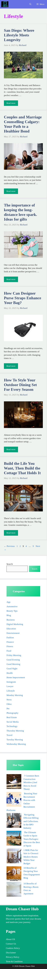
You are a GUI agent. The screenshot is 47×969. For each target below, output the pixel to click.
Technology (12, 726)
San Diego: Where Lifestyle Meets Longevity (19, 35)
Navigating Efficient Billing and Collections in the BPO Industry (31, 821)
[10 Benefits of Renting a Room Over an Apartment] (14, 890)
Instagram (11, 682)
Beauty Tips (12, 611)
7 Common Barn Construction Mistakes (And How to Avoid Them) (31, 782)
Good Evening (13, 659)
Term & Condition (14, 961)
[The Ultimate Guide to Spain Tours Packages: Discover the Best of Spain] (14, 839)
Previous (9, 546)
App (8, 602)
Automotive (12, 606)
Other (9, 704)
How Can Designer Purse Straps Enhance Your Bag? (22, 298)
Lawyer (10, 686)
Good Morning (13, 664)
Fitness (10, 646)
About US (10, 939)
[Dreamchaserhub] (4, 4)
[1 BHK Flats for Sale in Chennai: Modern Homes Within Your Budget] (14, 856)
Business (11, 620)
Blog (9, 615)
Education (11, 628)
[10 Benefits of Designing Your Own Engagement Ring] (14, 874)
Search (10, 564)
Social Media (13, 722)
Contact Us (11, 944)
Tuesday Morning (15, 739)
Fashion (10, 637)
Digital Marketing (15, 624)
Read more (11, 103)
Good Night (12, 668)
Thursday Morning (15, 730)
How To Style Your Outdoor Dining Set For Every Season (20, 385)
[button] (30, 4)
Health (10, 673)
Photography (12, 713)
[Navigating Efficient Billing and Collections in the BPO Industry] (14, 821)
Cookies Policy (13, 948)
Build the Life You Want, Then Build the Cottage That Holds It (22, 468)
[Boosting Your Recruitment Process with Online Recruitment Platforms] (14, 800)
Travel (9, 735)
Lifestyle (11, 691)
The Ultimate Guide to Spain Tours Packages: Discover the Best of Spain (32, 839)
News (9, 699)
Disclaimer (11, 952)
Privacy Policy (12, 957)
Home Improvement (16, 677)
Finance (10, 642)
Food (9, 651)
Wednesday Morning (16, 744)
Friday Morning (14, 655)
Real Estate (12, 717)
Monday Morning (15, 695)
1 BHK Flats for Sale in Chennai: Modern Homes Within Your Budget (31, 857)
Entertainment (13, 633)
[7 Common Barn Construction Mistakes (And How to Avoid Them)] (14, 782)
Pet (8, 708)
